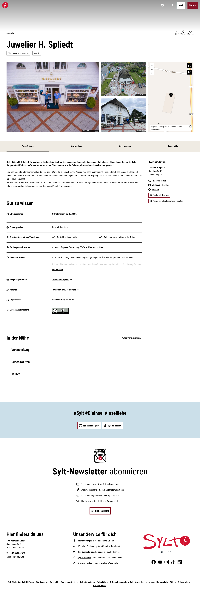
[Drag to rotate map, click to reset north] (152, 73)
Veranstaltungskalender (92, 552)
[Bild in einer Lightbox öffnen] (166, 543)
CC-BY (96, 130)
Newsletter (139, 582)
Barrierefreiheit (99, 585)
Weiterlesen (57, 269)
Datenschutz (162, 582)
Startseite (10, 33)
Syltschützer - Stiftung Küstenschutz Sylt (115, 582)
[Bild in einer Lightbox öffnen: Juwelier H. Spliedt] (53, 97)
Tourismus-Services (69, 582)
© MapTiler (163, 126)
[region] (171, 97)
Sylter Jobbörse (84, 557)
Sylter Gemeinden (87, 582)
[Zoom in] (152, 65)
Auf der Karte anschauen (131, 338)
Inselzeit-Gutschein (109, 563)
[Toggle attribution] (190, 126)
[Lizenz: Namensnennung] (60, 313)
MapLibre (154, 126)
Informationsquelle (86, 540)
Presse (31, 582)
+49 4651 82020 (18, 553)
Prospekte (54, 582)
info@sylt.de (18, 556)
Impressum (151, 582)
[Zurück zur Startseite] (5, 5)
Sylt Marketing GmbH (17, 582)
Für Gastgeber (42, 582)
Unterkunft (115, 546)
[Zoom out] (152, 69)
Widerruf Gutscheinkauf (180, 582)
